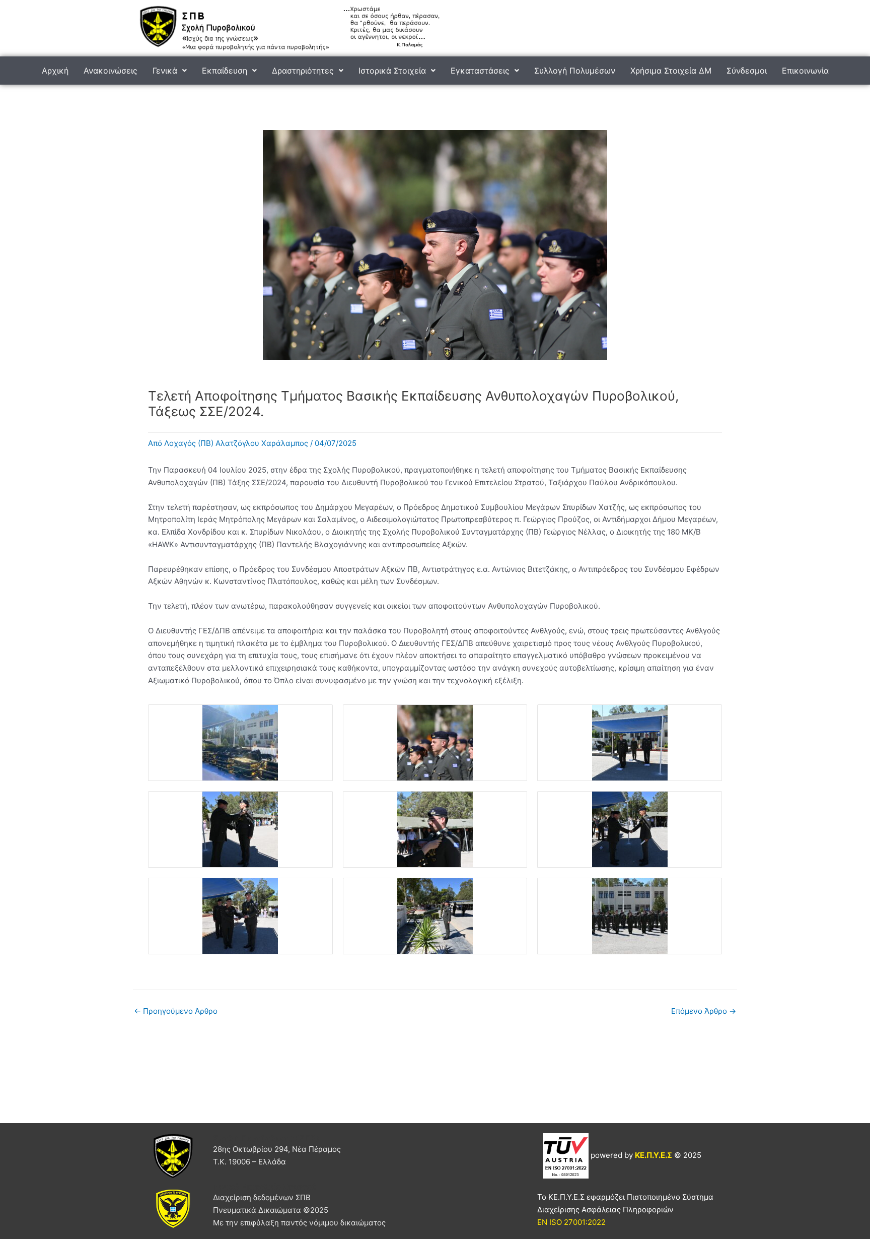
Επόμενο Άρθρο (703, 1011)
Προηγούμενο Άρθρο (176, 1011)
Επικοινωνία (805, 71)
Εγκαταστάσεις (480, 71)
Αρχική (55, 71)
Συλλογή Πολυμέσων (574, 71)
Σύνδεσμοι (747, 71)
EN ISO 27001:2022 (571, 1222)
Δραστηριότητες (303, 71)
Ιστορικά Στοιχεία (392, 71)
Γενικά (165, 71)
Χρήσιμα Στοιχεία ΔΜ (670, 71)
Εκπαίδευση (224, 71)
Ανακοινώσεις (110, 71)
